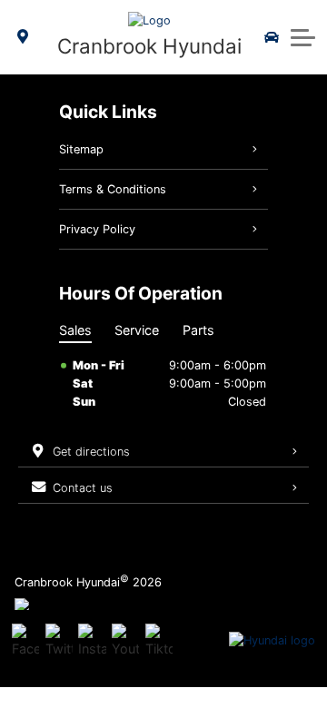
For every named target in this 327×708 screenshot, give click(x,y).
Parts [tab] (198, 330)
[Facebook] (25, 640)
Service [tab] (136, 330)
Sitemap (81, 149)
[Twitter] (59, 640)
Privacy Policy (97, 229)
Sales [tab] (75, 330)
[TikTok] (159, 640)
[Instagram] (91, 640)
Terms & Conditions (112, 189)
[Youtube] (125, 640)
